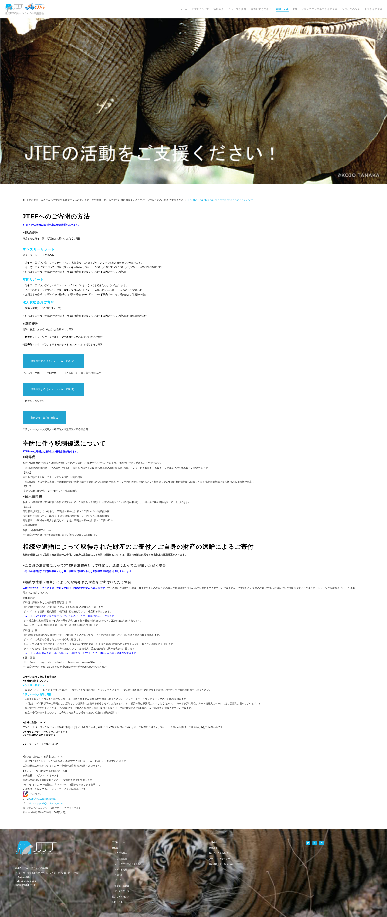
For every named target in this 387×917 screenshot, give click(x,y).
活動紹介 (116, 847)
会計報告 (213, 842)
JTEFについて (119, 842)
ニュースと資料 (119, 869)
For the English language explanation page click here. (221, 200)
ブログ (117, 880)
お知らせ (118, 875)
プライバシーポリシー (219, 858)
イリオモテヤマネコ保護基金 (128, 864)
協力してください (120, 896)
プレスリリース (121, 891)
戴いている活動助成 (218, 853)
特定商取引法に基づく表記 (221, 864)
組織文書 (213, 847)
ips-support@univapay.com (46, 803)
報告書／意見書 (121, 885)
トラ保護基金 (120, 853)
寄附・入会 (117, 902)
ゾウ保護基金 (120, 858)
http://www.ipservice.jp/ (42, 798)
